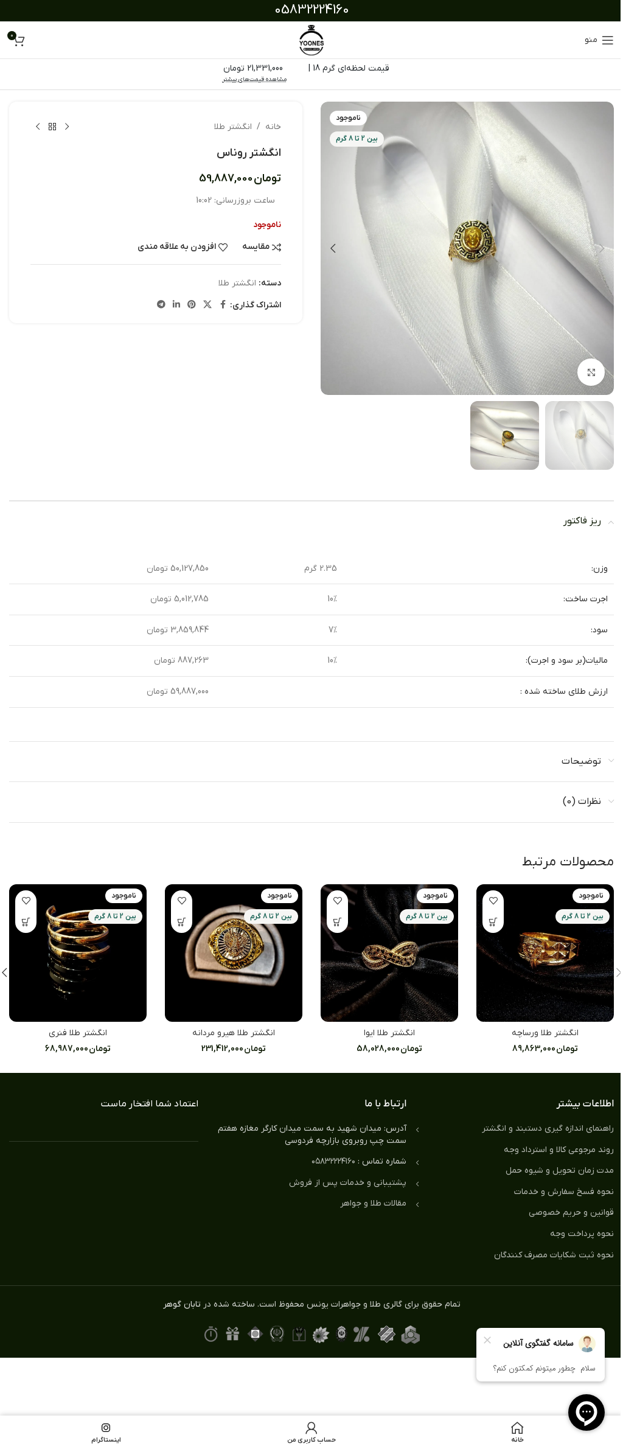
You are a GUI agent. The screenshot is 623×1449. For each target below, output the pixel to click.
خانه (273, 127)
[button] (602, 248)
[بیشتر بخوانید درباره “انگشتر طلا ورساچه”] (493, 922)
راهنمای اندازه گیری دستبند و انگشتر (548, 1128)
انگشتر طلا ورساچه (545, 1033)
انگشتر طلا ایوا (389, 1033)
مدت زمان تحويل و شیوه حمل (560, 1170)
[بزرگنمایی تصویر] (591, 372)
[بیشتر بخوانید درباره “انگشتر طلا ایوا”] (337, 922)
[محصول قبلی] (67, 127)
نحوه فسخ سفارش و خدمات (564, 1192)
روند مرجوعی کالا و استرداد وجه (559, 1150)
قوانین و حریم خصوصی (571, 1212)
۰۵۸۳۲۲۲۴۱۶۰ (333, 1161)
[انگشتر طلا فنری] (78, 953)
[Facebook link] (222, 305)
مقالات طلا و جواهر (373, 1203)
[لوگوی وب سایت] (311, 40)
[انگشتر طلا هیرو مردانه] (233, 953)
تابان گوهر (182, 1304)
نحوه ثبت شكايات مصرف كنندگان (554, 1255)
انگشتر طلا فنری (78, 1033)
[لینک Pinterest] (192, 305)
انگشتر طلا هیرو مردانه (233, 1033)
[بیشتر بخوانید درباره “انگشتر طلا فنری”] (26, 922)
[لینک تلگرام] (161, 305)
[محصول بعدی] (37, 127)
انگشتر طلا (233, 127)
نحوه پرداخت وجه (582, 1234)
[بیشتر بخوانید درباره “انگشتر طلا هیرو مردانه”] (181, 922)
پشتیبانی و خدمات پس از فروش (347, 1183)
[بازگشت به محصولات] (52, 127)
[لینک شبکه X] (207, 305)
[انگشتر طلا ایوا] (389, 953)
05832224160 (311, 10)
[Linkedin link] (176, 305)
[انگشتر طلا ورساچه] (545, 953)
